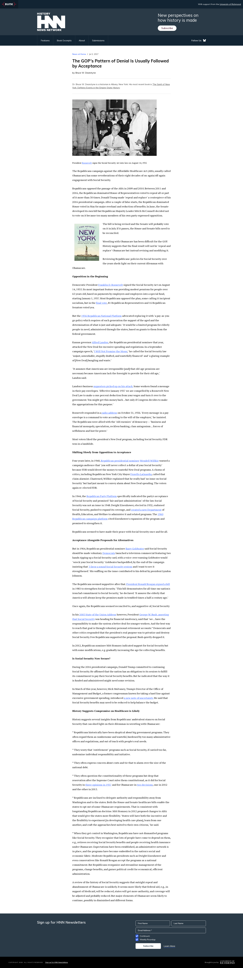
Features (45, 40)
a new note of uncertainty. (138, 698)
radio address (109, 412)
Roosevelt (87, 162)
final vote (101, 302)
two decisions (145, 784)
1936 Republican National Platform (101, 315)
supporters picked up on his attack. (113, 386)
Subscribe (167, 28)
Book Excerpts (64, 40)
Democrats (109, 553)
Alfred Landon (100, 342)
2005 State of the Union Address (97, 614)
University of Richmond (230, 4)
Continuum (145, 936)
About (82, 40)
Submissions (98, 40)
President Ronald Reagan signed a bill (148, 584)
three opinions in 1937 (98, 784)
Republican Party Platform (101, 496)
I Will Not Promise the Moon (110, 351)
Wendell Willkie (149, 460)
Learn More (169, 946)
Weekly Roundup (148, 939)
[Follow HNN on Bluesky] (204, 40)
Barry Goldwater (135, 548)
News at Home (79, 54)
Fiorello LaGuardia (141, 474)
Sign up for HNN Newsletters (56, 962)
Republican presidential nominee (120, 460)
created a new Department (146, 509)
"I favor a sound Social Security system (110, 566)
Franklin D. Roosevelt (110, 284)
